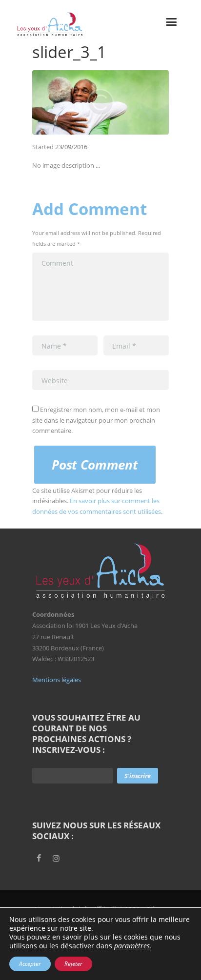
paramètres (132, 945)
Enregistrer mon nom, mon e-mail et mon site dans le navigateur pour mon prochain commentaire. (96, 420)
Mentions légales (56, 679)
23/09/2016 (71, 146)
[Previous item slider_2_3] (66, 102)
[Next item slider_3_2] (134, 102)
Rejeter (73, 964)
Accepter (30, 964)
